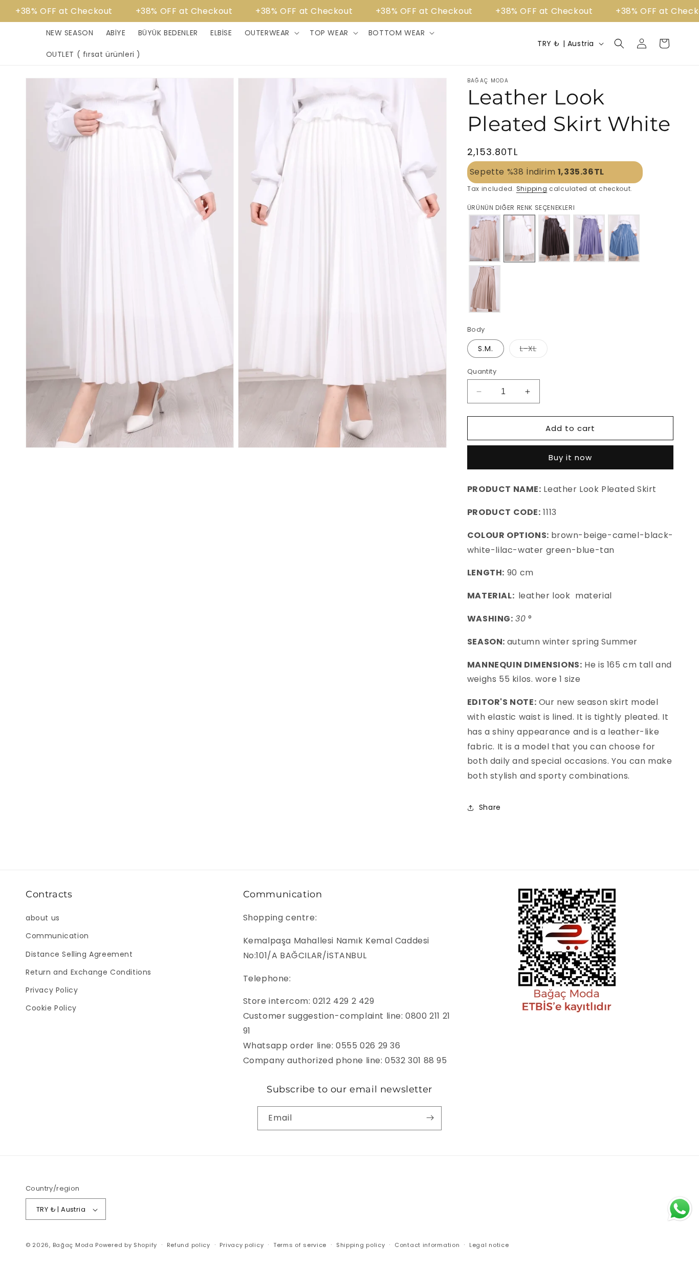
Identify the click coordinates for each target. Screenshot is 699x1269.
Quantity (481, 371)
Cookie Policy (51, 1008)
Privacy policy (242, 1245)
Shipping (532, 188)
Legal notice (489, 1245)
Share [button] (490, 807)
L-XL (534, 350)
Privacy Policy (52, 990)
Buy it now (570, 457)
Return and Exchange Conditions (88, 972)
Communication (57, 936)
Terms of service (299, 1245)
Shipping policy (360, 1245)
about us (43, 918)
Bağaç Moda (73, 1245)
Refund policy (188, 1245)
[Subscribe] (430, 1118)
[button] (270, 33)
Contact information (427, 1245)
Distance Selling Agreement (79, 954)
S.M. (485, 348)
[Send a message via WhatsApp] (680, 1209)
